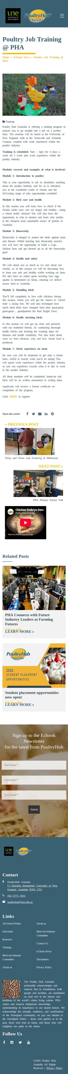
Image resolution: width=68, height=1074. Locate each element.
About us (7, 967)
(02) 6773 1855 (16, 895)
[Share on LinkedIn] (45, 416)
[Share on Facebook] (26, 416)
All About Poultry (11, 923)
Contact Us (42, 943)
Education (7, 931)
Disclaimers (42, 959)
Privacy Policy (44, 967)
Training (10, 121)
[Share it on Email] (38, 416)
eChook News (21, 57)
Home (5, 57)
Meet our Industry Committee (11, 957)
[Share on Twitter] (32, 416)
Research (7, 939)
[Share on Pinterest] (51, 416)
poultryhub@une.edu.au (20, 902)
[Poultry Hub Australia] (28, 15)
